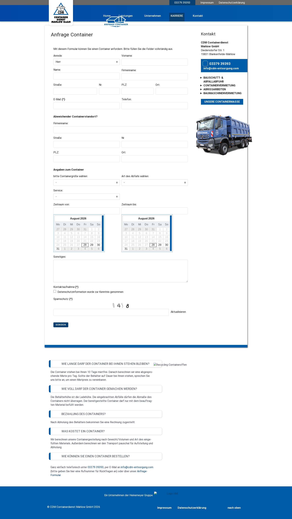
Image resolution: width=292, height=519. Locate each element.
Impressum (207, 2)
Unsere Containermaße (222, 101)
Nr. (100, 84)
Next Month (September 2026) (99, 218)
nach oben (234, 507)
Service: (58, 190)
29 (91, 244)
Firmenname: (128, 70)
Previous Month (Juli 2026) (57, 218)
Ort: (157, 84)
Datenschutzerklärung (232, 2)
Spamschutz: (62, 299)
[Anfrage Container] (116, 25)
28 (85, 244)
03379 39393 (182, 2)
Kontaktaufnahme (65, 287)
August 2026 (78, 218)
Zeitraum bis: (129, 204)
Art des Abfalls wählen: (135, 176)
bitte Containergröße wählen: (70, 176)
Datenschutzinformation (71, 291)
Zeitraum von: (61, 204)
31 (57, 248)
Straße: (57, 84)
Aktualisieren (178, 311)
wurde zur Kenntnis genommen (90, 291)
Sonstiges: (59, 256)
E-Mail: (59, 99)
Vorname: (126, 55)
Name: (57, 69)
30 (98, 244)
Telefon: (126, 99)
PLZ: (124, 84)
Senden (61, 324)
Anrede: (57, 55)
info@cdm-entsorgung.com (221, 68)
